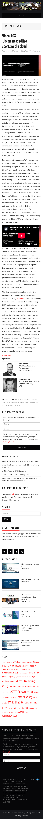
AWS (32, 399)
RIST (15, 697)
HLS (8, 677)
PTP (29, 692)
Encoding (25, 669)
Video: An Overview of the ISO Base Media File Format (20, 461)
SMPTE (25, 697)
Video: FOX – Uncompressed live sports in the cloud (14, 41)
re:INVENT (11, 405)
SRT (34, 697)
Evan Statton (11, 402)
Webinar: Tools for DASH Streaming (14, 471)
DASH (5, 669)
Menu (21, 16)
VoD (17, 712)
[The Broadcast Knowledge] (21, 6)
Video (7, 399)
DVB (18, 669)
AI (11, 662)
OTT (18, 691)
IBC (14, 677)
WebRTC (28, 712)
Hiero (17, 816)
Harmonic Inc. (22, 673)
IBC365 (20, 677)
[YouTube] (21, 551)
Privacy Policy (8, 442)
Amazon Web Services (22, 399)
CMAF (23, 666)
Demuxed (12, 669)
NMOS (8, 692)
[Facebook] (10, 551)
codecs (32, 665)
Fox (17, 402)
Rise (13, 494)
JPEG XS (19, 298)
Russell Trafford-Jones (33, 51)
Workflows (9, 715)
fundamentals (10, 673)
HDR (31, 673)
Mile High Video (28, 686)
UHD (11, 712)
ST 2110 (17, 405)
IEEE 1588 (27, 677)
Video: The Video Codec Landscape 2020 (16, 475)
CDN (7, 666)
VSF (22, 712)
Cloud (4, 402)
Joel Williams (24, 402)
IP (33, 677)
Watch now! (6, 355)
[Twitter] (4, 551)
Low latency (15, 686)
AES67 (5, 662)
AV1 (17, 661)
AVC (23, 662)
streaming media (18, 708)
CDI (36, 399)
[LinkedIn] (16, 551)
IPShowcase (9, 681)
